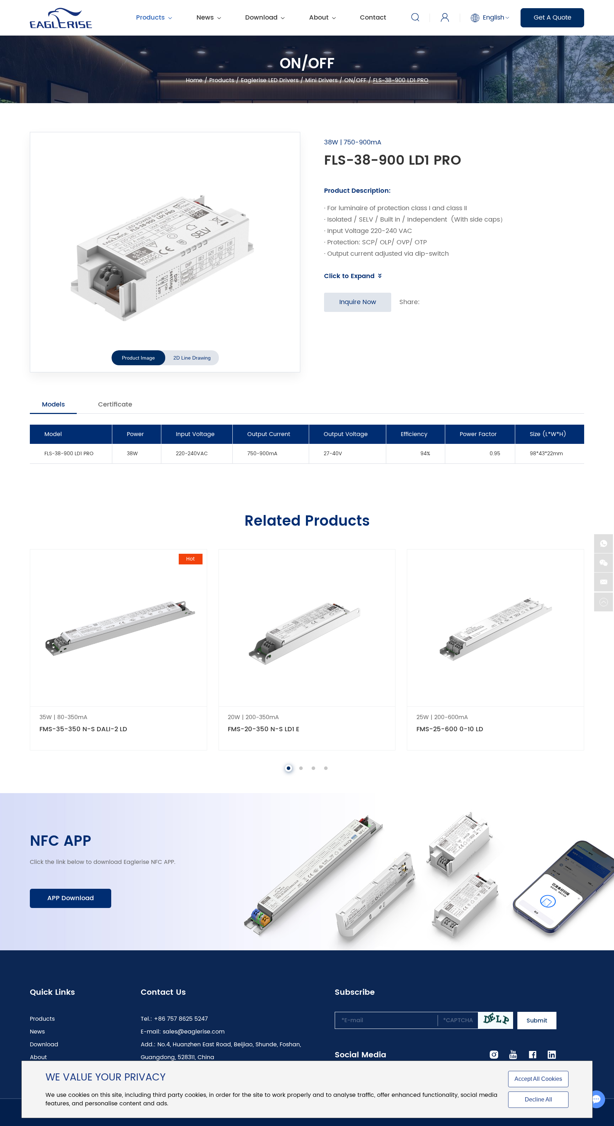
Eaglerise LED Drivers (269, 80)
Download (262, 17)
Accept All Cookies (538, 1079)
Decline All (538, 1099)
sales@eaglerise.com (194, 1031)
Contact (373, 17)
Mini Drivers (321, 80)
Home (194, 80)
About (319, 17)
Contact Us (163, 992)
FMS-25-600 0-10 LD (449, 729)
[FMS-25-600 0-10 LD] (495, 628)
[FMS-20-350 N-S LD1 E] (307, 628)
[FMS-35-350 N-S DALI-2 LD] (118, 628)
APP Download (70, 898)
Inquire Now (357, 302)
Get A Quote (552, 17)
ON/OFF (355, 80)
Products (221, 80)
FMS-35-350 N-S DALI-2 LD (83, 729)
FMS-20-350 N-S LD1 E (263, 729)
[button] (288, 768)
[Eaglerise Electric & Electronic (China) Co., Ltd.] (61, 18)
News (206, 17)
